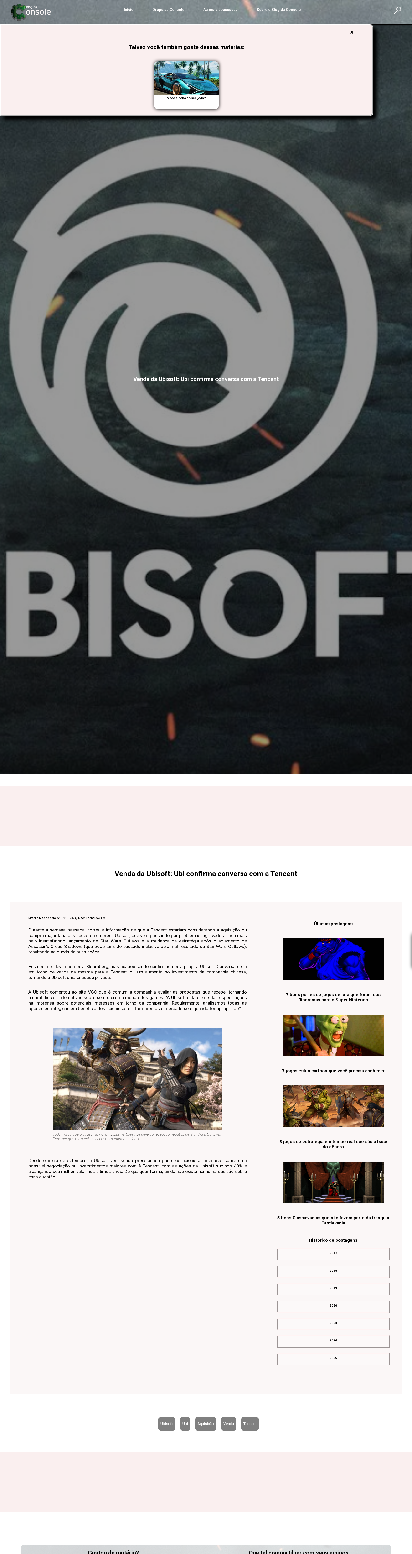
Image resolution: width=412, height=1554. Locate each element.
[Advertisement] (206, 815)
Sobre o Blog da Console (279, 9)
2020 (333, 1308)
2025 (333, 1360)
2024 (333, 1343)
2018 (333, 1273)
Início (129, 9)
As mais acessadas (220, 9)
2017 (333, 1256)
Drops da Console (168, 9)
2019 (333, 1291)
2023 (333, 1326)
